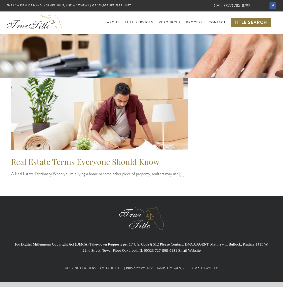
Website (194, 250)
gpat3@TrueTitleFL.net (111, 6)
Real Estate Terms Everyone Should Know (85, 161)
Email (182, 250)
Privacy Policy (139, 268)
